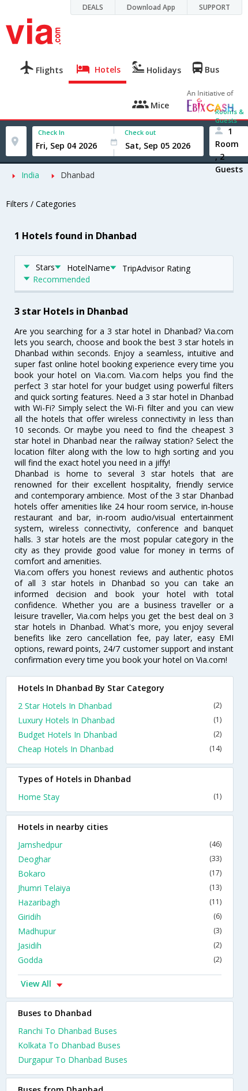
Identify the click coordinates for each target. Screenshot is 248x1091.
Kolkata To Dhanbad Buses (69, 1045)
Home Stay (119, 796)
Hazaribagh (119, 902)
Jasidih (119, 945)
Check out (140, 132)
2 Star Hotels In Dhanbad (119, 705)
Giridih (119, 916)
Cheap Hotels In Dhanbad (119, 748)
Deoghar (119, 859)
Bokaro (119, 873)
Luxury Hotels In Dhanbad (119, 720)
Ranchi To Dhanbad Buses (67, 1030)
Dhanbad (78, 174)
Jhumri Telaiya (119, 887)
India (30, 174)
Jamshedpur (119, 844)
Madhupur (119, 931)
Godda (119, 959)
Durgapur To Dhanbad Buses (72, 1059)
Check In (51, 132)
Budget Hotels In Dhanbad (119, 734)
